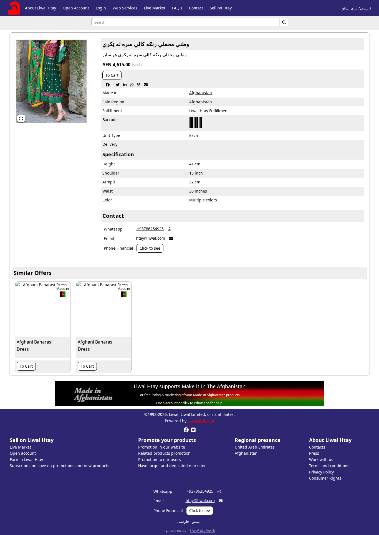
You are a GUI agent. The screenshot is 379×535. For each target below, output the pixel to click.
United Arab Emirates (255, 447)
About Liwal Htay (40, 8)
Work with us (321, 459)
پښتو (346, 8)
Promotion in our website (161, 447)
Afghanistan (200, 92)
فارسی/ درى (361, 8)
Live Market (154, 8)
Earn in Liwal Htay (26, 459)
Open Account (76, 8)
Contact (196, 8)
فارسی (183, 521)
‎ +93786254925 (150, 228)
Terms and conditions (329, 465)
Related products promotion (164, 453)
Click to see (150, 248)
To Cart (111, 75)
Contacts (317, 447)
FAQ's (177, 8)
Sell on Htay (221, 8)
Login (101, 8)
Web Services (125, 8)
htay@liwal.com (150, 238)
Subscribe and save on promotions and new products (59, 465)
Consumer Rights (325, 478)
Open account (23, 453)
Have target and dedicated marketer (172, 465)
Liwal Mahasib (201, 420)
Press (314, 453)
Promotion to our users (159, 459)
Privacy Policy (321, 472)
